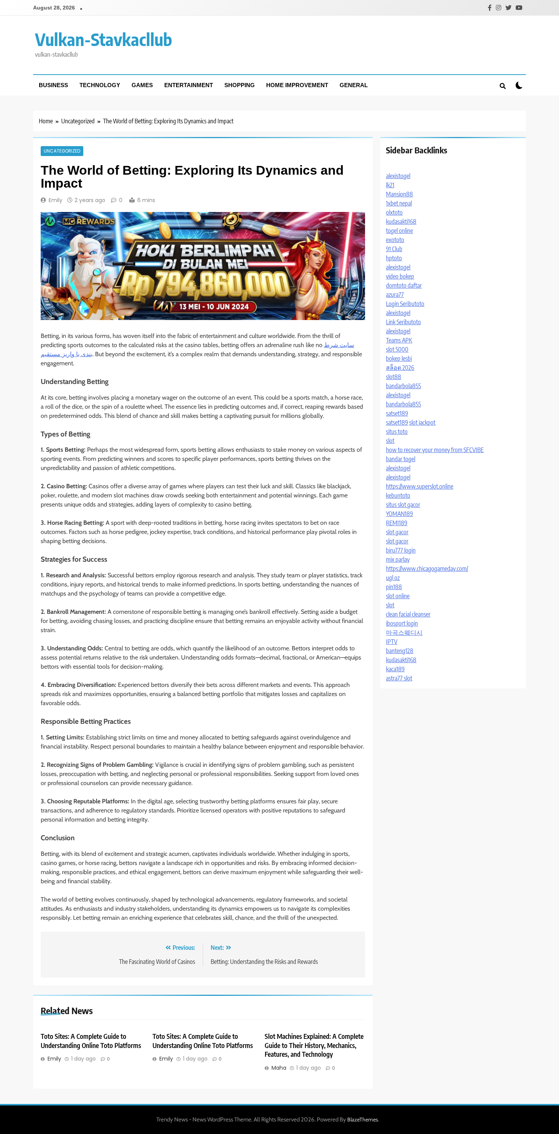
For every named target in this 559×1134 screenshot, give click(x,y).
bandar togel (400, 459)
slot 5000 (397, 349)
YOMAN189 (399, 514)
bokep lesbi (399, 358)
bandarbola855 (403, 386)
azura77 (395, 294)
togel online (399, 230)
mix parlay (398, 559)
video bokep (400, 276)
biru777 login (401, 550)
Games (142, 85)
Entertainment (188, 85)
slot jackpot (422, 422)
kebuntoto (398, 495)
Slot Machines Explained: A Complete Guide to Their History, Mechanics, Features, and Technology (314, 1045)
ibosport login (402, 623)
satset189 (397, 413)
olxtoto (394, 212)
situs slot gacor (403, 504)
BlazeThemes (362, 1119)
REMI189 (396, 523)
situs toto (397, 431)
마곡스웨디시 (404, 632)
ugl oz (393, 577)
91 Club (394, 249)
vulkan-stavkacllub (103, 39)
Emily (55, 200)
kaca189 (395, 669)
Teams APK (399, 340)
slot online (398, 596)
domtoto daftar (404, 285)
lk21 (390, 185)
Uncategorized (62, 151)
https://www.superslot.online (419, 486)
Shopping (239, 85)
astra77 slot (399, 678)
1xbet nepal (399, 203)
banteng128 (399, 651)
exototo (395, 240)
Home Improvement (297, 85)
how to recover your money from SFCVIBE (435, 450)
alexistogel (398, 176)
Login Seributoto (405, 303)
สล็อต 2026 (400, 367)
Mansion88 (399, 194)
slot (390, 440)
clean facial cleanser (408, 614)
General (354, 85)
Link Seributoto (403, 322)
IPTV (391, 641)
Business (53, 85)
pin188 (394, 587)
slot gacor (397, 532)
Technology (99, 85)
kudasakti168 (401, 221)
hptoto (394, 258)
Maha (279, 1068)
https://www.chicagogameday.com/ (427, 568)
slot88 (393, 377)
